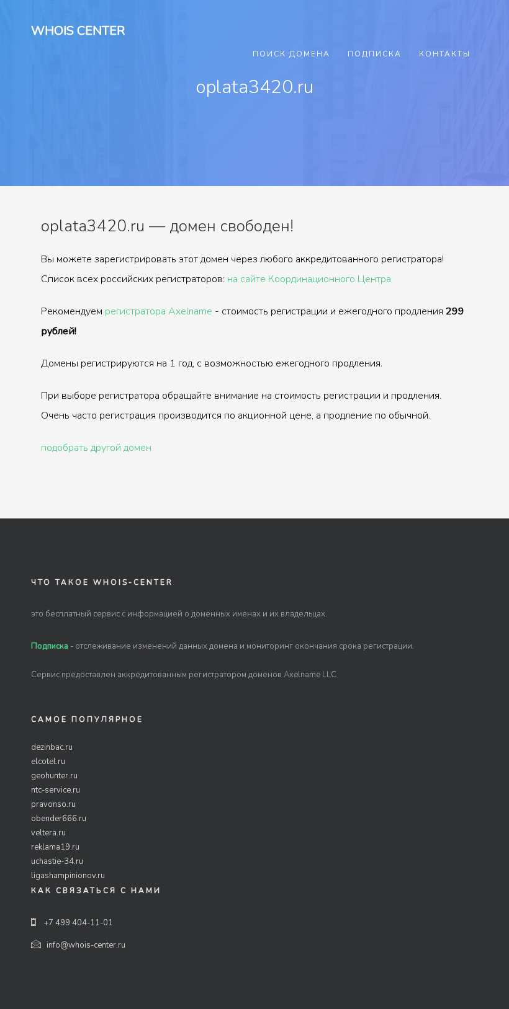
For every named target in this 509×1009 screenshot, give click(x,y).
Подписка (375, 54)
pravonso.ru (53, 804)
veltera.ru (48, 832)
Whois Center (78, 30)
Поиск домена (291, 54)
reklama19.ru (55, 847)
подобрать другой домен (96, 448)
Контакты (445, 54)
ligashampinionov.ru (68, 875)
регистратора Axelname (158, 311)
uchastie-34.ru (57, 861)
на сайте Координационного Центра (309, 279)
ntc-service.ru (55, 790)
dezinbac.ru (52, 747)
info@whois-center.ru (86, 945)
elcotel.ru (48, 761)
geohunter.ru (54, 775)
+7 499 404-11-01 (77, 922)
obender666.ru (58, 818)
